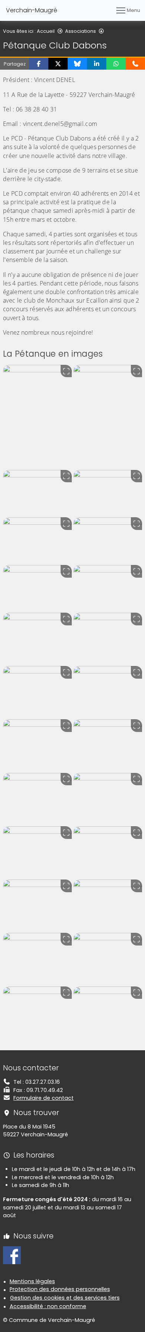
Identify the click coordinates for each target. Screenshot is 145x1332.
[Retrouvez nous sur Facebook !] (12, 1255)
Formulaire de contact (43, 1098)
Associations (80, 31)
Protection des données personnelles (60, 1289)
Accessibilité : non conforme (48, 1306)
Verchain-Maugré (31, 10)
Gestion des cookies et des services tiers (65, 1297)
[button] (38, 64)
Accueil (46, 31)
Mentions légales (32, 1281)
